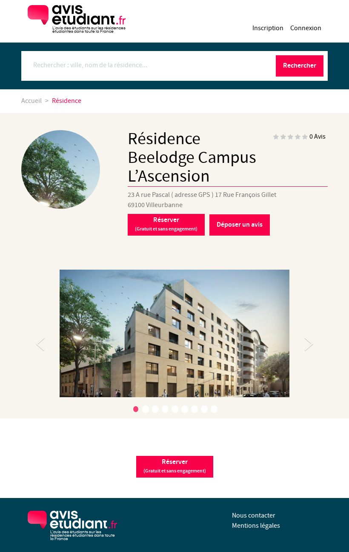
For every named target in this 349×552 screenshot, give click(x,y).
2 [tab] (145, 409)
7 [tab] (194, 409)
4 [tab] (165, 409)
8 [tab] (204, 409)
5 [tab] (175, 409)
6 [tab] (184, 409)
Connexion (305, 28)
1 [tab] (135, 409)
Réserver (166, 224)
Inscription (267, 28)
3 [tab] (155, 409)
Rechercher (299, 65)
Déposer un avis (240, 224)
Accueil (31, 101)
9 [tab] (214, 409)
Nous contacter (253, 515)
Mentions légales (256, 525)
